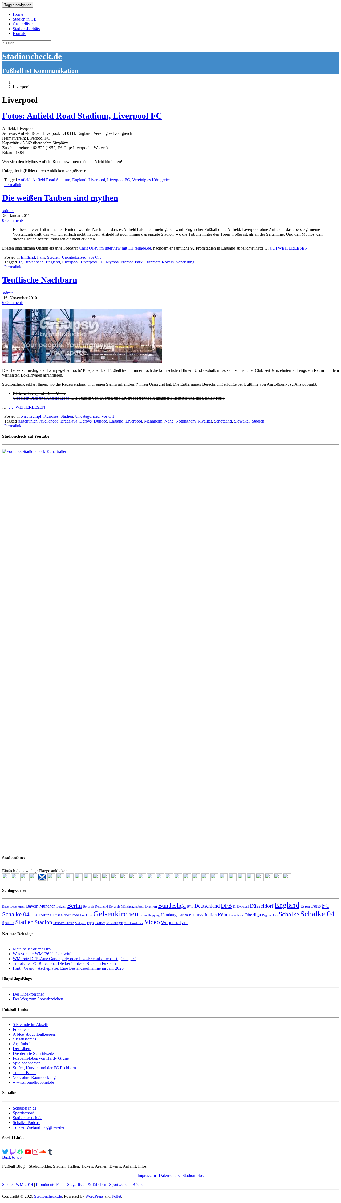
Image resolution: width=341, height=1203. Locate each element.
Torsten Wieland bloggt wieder (38, 1127)
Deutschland (207, 906)
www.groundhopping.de (33, 1082)
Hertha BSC (187, 915)
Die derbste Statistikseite (33, 1053)
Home (18, 14)
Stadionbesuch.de (27, 1117)
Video (152, 921)
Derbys (85, 421)
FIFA (34, 915)
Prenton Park (132, 262)
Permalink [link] (12, 184)
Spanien (8, 923)
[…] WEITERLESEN (289, 248)
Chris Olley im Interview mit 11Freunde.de (115, 248)
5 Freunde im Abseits (30, 1024)
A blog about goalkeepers (34, 1034)
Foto (75, 915)
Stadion (43, 922)
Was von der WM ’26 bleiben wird (42, 954)
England (79, 180)
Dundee (100, 421)
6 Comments (12, 302)
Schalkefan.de (24, 1108)
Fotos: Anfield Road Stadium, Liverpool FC (82, 115)
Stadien (53, 257)
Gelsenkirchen (116, 913)
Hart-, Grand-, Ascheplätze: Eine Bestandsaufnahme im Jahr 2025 (68, 968)
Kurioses (50, 416)
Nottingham (186, 421)
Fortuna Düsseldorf (55, 915)
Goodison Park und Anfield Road (41, 398)
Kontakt (19, 33)
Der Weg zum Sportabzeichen (38, 999)
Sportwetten (119, 1184)
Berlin (74, 905)
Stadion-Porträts (26, 28)
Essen (305, 906)
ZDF (185, 923)
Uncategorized (74, 257)
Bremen (151, 906)
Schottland (223, 421)
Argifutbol (21, 1044)
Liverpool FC (118, 180)
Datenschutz (169, 1175)
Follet (116, 1196)
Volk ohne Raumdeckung (34, 1077)
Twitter (100, 923)
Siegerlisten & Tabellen (86, 1184)
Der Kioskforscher (28, 994)
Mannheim (153, 421)
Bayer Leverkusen (13, 906)
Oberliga (253, 914)
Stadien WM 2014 (17, 1184)
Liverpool (96, 180)
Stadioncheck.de (32, 56)
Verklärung (185, 262)
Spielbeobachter (26, 1063)
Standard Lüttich (63, 923)
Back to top (12, 1157)
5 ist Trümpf (31, 416)
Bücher (138, 1184)
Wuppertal (171, 922)
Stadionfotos (193, 1175)
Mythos (112, 262)
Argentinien (28, 421)
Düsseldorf (262, 906)
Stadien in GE (24, 19)
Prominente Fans (50, 1184)
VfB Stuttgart (114, 923)
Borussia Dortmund (95, 906)
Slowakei (242, 421)
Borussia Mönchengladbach (126, 906)
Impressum (146, 1175)
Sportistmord (23, 1113)
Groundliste (23, 24)
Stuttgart (80, 923)
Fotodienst (21, 1029)
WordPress (94, 1196)
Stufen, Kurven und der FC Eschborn (44, 1068)
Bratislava (68, 421)
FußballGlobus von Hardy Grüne (41, 1058)
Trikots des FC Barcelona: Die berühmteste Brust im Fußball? (64, 963)
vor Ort (94, 257)
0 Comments (12, 220)
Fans (41, 257)
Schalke (289, 914)
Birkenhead (34, 262)
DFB (226, 906)
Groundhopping (150, 915)
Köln (222, 914)
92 (20, 262)
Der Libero (22, 1048)
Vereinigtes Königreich (151, 180)
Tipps (90, 923)
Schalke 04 (317, 913)
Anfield (24, 180)
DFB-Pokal (241, 906)
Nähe (168, 421)
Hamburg (169, 915)
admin (8, 210)
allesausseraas (24, 1039)
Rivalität (205, 421)
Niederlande (235, 915)
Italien (211, 914)
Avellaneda (48, 421)
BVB (190, 906)
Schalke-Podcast (26, 1122)
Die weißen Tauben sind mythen (60, 198)
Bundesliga (172, 905)
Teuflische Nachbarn (39, 280)
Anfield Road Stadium (51, 180)
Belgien (61, 906)
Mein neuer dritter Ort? (32, 949)
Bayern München (40, 906)
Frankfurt (86, 915)
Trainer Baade (24, 1072)
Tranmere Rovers (159, 262)
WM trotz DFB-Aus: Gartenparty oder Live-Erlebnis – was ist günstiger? (74, 958)
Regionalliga (270, 915)
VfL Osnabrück (133, 923)
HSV (200, 915)
